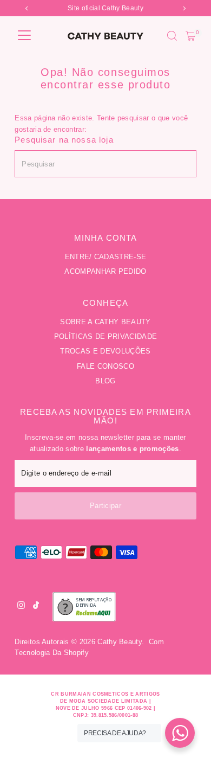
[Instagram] (21, 607)
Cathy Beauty (119, 642)
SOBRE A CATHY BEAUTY (105, 322)
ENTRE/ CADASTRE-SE (106, 257)
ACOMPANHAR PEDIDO (105, 271)
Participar (105, 506)
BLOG (105, 381)
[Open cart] (190, 36)
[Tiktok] (36, 607)
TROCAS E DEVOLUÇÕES (105, 351)
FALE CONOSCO (105, 366)
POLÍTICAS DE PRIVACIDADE (105, 336)
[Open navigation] (24, 35)
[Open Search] (172, 36)
